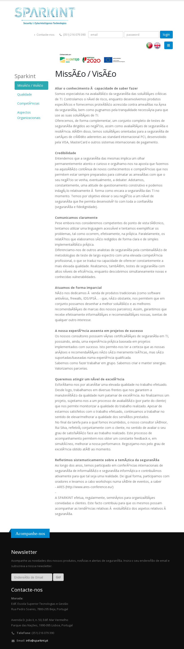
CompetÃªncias (28, 103)
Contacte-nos (45, 35)
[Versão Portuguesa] (149, 45)
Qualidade (24, 94)
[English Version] (157, 45)
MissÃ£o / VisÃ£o (30, 85)
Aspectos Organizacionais (28, 115)
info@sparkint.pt (37, 640)
